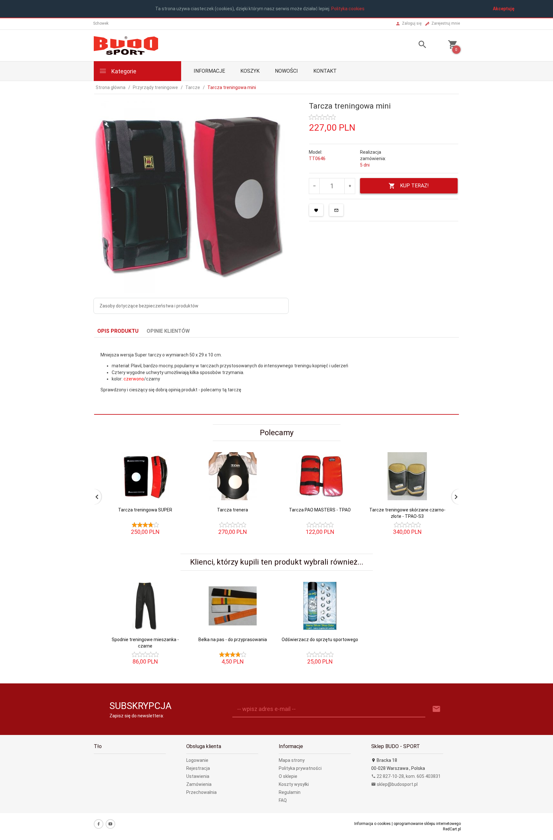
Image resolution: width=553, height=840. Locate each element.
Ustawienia (197, 776)
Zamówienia (199, 784)
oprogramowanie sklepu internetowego (427, 823)
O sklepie (288, 776)
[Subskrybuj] (436, 709)
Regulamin (290, 792)
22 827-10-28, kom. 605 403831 (408, 776)
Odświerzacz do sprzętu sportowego (320, 639)
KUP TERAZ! (414, 186)
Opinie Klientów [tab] (168, 331)
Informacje (209, 71)
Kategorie (123, 71)
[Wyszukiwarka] (414, 45)
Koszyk (250, 71)
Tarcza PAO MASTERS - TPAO (320, 509)
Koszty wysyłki (294, 784)
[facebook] (98, 824)
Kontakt (325, 71)
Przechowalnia (201, 792)
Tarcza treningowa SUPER (145, 509)
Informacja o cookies (372, 823)
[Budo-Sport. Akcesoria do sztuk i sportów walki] (126, 44)
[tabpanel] (276, 376)
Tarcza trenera (232, 509)
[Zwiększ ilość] (349, 186)
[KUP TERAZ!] (173, 473)
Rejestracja (198, 768)
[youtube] (110, 824)
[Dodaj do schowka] (316, 210)
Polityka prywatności (300, 768)
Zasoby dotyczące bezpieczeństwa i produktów (149, 305)
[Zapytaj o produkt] (336, 210)
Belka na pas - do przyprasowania (232, 639)
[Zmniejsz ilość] (314, 186)
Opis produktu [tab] (118, 331)
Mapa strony (292, 760)
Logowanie (197, 760)
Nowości (286, 71)
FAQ (283, 800)
